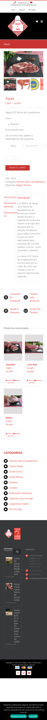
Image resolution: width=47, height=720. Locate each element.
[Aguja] (23, 64)
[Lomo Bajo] (34, 348)
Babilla (9, 418)
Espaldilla (10, 364)
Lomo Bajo (32, 364)
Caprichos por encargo (21, 498)
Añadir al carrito (17, 168)
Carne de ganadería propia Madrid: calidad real (17, 566)
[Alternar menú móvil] (42, 21)
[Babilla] (13, 401)
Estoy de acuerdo (18, 716)
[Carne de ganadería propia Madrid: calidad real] (9, 560)
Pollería (13, 482)
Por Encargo (15, 509)
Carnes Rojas (16, 466)
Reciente (8, 550)
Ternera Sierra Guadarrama (30, 181)
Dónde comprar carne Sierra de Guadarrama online (17, 592)
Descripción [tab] (9, 197)
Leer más (33, 716)
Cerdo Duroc (16, 471)
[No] (44, 711)
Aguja (19, 185)
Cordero (13, 487)
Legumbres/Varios (19, 504)
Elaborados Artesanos (20, 493)
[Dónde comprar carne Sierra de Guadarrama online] (9, 586)
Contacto (31, 665)
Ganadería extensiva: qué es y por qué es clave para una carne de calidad (17, 626)
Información (36, 663)
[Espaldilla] (13, 348)
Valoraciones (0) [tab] (9, 214)
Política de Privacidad (19, 665)
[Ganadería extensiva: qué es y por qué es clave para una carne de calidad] (9, 612)
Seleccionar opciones (10, 382)
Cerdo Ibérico (16, 477)
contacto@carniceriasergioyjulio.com (23, 5)
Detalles (17, 380)
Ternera (27, 185)
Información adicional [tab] (9, 205)
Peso (13, 146)
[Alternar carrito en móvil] (37, 21)
